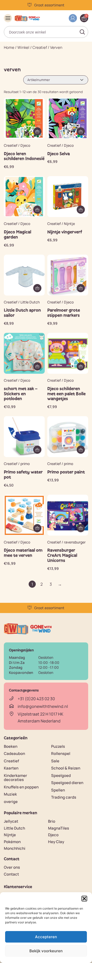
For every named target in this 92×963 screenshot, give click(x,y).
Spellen (58, 790)
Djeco (53, 834)
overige (11, 801)
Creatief (39, 47)
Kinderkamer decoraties (15, 778)
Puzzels (58, 746)
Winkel (23, 47)
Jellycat (11, 821)
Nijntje (10, 834)
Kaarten (11, 768)
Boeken (10, 746)
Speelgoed (61, 775)
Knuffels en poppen (21, 787)
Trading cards (63, 797)
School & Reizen (65, 768)
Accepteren (46, 936)
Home (9, 47)
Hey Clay (56, 841)
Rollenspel (60, 753)
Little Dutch (14, 828)
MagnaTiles (58, 828)
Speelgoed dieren (67, 782)
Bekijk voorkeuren (46, 950)
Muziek (10, 794)
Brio (51, 821)
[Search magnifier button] (82, 32)
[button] (84, 898)
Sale (55, 761)
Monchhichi (14, 848)
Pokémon (12, 841)
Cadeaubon (14, 753)
